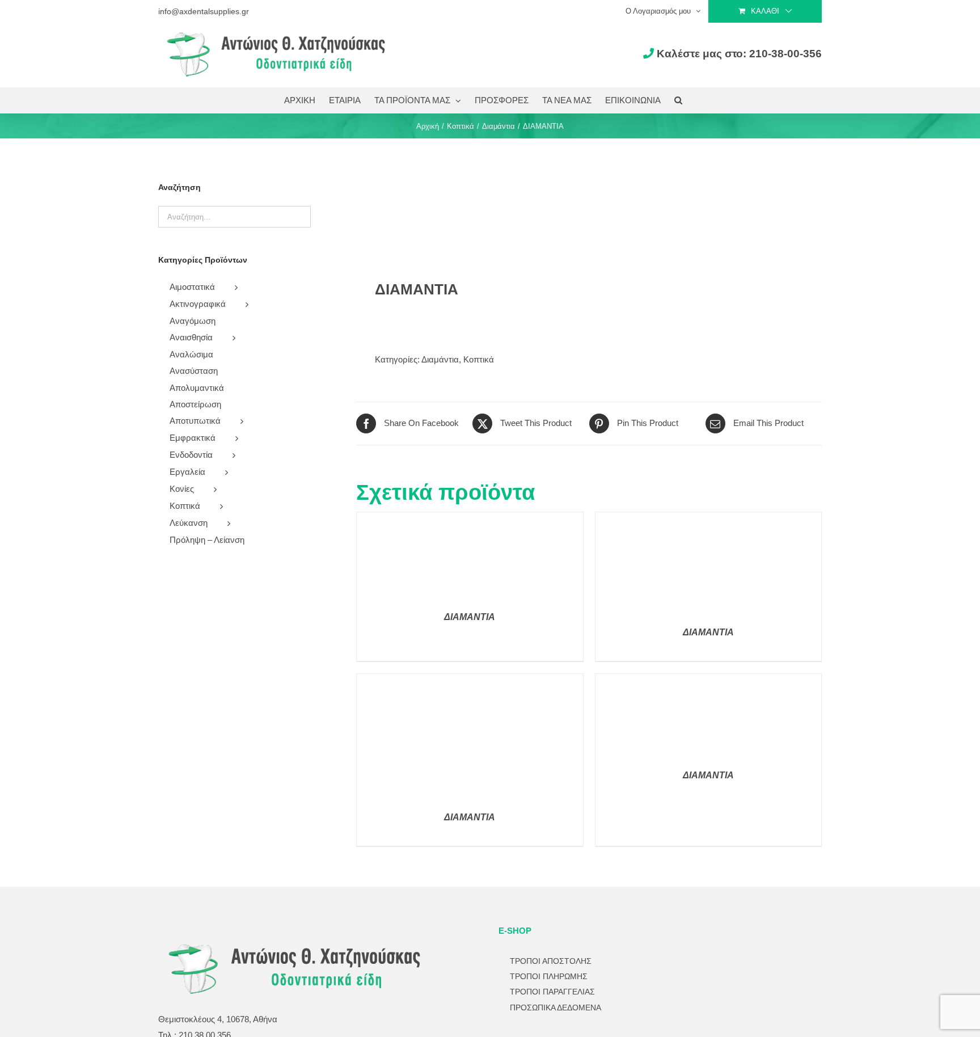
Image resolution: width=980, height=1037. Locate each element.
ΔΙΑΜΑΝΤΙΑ (469, 617)
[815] (468, 209)
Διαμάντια (440, 359)
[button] (678, 100)
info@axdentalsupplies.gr (203, 11)
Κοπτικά (478, 359)
